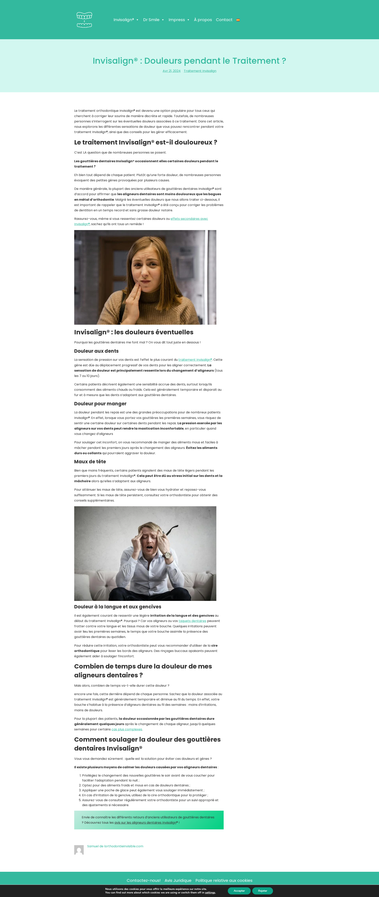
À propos (203, 19)
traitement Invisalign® (195, 359)
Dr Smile (151, 19)
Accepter (239, 891)
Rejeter (262, 891)
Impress (177, 19)
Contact (224, 19)
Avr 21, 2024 (172, 71)
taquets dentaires (192, 621)
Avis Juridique (178, 880)
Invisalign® (124, 19)
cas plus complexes (127, 729)
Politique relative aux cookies (223, 880)
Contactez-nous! (144, 880)
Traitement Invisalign (200, 71)
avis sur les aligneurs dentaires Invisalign (145, 822)
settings (210, 892)
